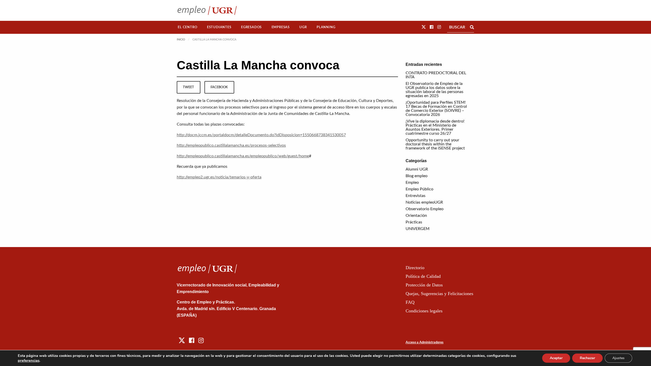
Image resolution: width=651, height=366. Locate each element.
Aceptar (556, 358)
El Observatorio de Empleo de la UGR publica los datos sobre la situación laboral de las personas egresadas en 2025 (434, 90)
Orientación (416, 216)
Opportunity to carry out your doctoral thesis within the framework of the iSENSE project (435, 144)
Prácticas (414, 222)
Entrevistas (415, 196)
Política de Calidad (423, 276)
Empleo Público (419, 189)
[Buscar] (472, 27)
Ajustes (618, 358)
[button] (424, 27)
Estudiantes (219, 27)
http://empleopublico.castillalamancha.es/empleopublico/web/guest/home (243, 156)
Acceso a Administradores (424, 342)
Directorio (415, 267)
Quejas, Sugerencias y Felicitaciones (439, 293)
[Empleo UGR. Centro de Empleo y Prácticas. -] (207, 10)
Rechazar (587, 358)
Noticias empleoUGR (424, 202)
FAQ (410, 302)
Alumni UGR (417, 169)
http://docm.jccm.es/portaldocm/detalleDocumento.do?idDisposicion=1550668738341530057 (261, 135)
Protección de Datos (424, 284)
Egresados (251, 27)
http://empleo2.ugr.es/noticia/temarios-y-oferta (219, 177)
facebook (219, 87)
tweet (188, 87)
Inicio (181, 39)
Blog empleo (416, 176)
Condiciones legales (424, 310)
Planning (326, 27)
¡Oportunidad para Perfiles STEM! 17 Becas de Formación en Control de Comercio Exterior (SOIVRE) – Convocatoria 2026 (436, 108)
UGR (303, 27)
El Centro (187, 27)
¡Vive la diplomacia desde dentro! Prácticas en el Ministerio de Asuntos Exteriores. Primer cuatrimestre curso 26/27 (435, 127)
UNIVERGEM (418, 229)
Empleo (412, 182)
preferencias (28, 360)
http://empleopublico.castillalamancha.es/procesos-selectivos (231, 145)
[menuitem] (187, 27)
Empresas (281, 27)
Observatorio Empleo (424, 209)
